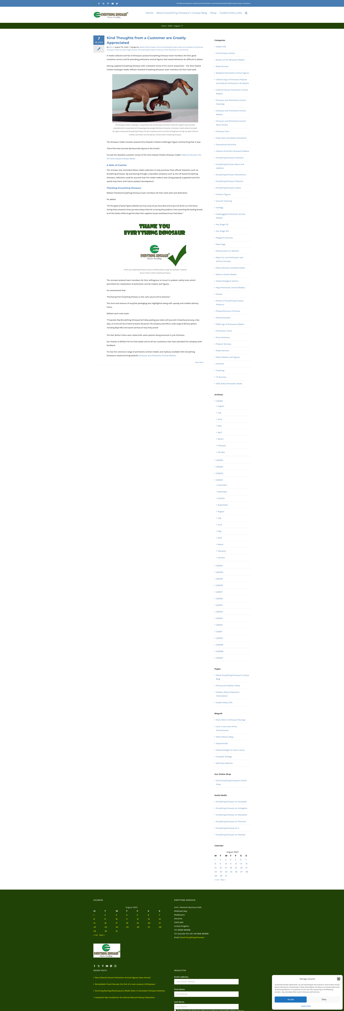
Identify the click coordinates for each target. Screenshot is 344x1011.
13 (241, 863)
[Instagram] (115, 966)
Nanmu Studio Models (226, 274)
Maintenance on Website (227, 251)
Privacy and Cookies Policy (228, 685)
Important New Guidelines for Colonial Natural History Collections (125, 997)
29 (216, 876)
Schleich (220, 364)
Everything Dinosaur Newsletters (231, 174)
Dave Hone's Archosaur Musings (231, 720)
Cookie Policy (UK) (224, 702)
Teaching (220, 370)
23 (221, 872)
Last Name (179, 1002)
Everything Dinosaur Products (229, 181)
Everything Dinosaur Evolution (230, 157)
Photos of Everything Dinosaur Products (147, 50)
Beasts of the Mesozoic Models (230, 60)
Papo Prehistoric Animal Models (230, 287)
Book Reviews (222, 66)
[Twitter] (99, 966)
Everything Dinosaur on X (227, 828)
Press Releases (170, 50)
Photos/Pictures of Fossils (228, 311)
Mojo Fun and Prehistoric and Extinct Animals (229, 259)
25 (231, 872)
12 (236, 863)
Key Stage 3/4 (222, 231)
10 (226, 863)
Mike (111, 47)
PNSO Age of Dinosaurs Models (230, 324)
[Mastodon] (111, 966)
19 (236, 867)
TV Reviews (221, 377)
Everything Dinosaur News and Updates (177, 47)
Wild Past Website (224, 763)
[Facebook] (94, 966)
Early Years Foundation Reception (231, 138)
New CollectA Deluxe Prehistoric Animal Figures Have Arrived (122, 977)
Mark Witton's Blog (224, 737)
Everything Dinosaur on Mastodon (231, 815)
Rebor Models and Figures (228, 357)
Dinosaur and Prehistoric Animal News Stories (231, 123)
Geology (219, 207)
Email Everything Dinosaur (192, 937)
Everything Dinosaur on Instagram (231, 808)
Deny (324, 999)
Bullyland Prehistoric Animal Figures (232, 73)
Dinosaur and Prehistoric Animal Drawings (231, 102)
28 (247, 872)
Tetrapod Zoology (224, 756)
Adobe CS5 (144, 47)
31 (226, 876)
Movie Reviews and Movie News (230, 268)
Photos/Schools (223, 317)
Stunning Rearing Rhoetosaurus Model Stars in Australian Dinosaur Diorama (130, 991)
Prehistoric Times (224, 331)
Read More (199, 362)
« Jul (216, 879)
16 (221, 867)
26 (236, 872)
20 (241, 867)
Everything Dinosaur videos (228, 188)
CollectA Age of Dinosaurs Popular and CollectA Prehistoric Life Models (232, 81)
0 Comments (183, 50)
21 (246, 867)
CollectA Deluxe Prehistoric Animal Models (232, 92)
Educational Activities (226, 144)
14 (246, 863)
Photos (219, 294)
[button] (338, 979)
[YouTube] (107, 966)
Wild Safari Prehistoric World (229, 383)
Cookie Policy (306, 1006)
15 (215, 867)
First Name (179, 989)
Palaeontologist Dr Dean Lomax (230, 750)
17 (226, 867)
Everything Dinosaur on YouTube (230, 834)
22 (216, 872)
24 (226, 872)
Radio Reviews (222, 350)
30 (221, 876)
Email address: (181, 977)
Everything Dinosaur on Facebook (231, 801)
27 (241, 872)
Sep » (223, 879)
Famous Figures (223, 194)
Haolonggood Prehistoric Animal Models (230, 216)
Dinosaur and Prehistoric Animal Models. (157, 355)
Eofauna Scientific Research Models (232, 151)
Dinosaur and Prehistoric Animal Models (231, 112)
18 (231, 867)
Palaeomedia (222, 743)
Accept (291, 999)
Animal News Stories (225, 53)
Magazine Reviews (224, 238)
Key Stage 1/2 (222, 224)
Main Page (127, 50)
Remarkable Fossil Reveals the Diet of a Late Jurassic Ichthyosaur (125, 984)
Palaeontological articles (227, 281)
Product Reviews (223, 344)
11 (230, 863)
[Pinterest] (103, 966)
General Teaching (224, 201)
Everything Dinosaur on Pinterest (231, 821)
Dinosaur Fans (155, 47)
